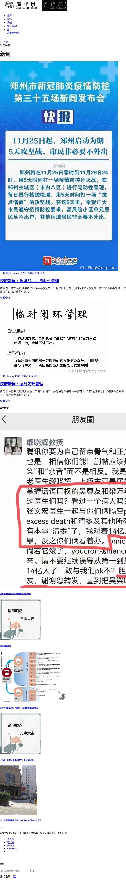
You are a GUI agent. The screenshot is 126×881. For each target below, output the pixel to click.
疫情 (8, 273)
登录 (6, 41)
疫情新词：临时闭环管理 (21, 384)
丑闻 (2, 273)
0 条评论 (40, 273)
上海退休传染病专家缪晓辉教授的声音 (15, 594)
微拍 (9, 22)
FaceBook (12, 848)
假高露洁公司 (5, 646)
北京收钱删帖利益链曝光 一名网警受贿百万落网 (19, 708)
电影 (9, 19)
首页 (9, 15)
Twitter (10, 845)
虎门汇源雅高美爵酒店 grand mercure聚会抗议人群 (20, 820)
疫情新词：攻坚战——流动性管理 (29, 281)
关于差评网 (13, 32)
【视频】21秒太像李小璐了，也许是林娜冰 (17, 760)
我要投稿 (12, 26)
